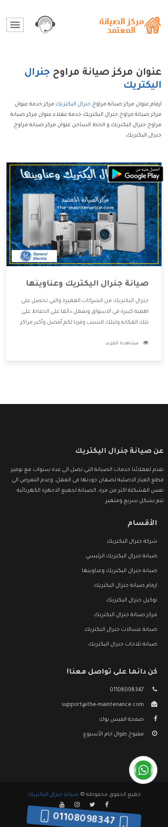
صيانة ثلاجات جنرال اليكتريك (122, 645)
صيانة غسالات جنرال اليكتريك (120, 630)
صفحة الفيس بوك (121, 720)
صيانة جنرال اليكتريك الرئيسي (121, 556)
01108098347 (127, 690)
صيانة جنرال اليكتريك (53, 795)
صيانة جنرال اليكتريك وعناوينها (87, 284)
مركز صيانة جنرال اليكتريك (125, 615)
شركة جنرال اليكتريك (132, 542)
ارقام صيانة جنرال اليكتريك (125, 586)
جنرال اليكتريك (73, 105)
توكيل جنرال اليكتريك (131, 601)
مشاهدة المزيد (122, 343)
